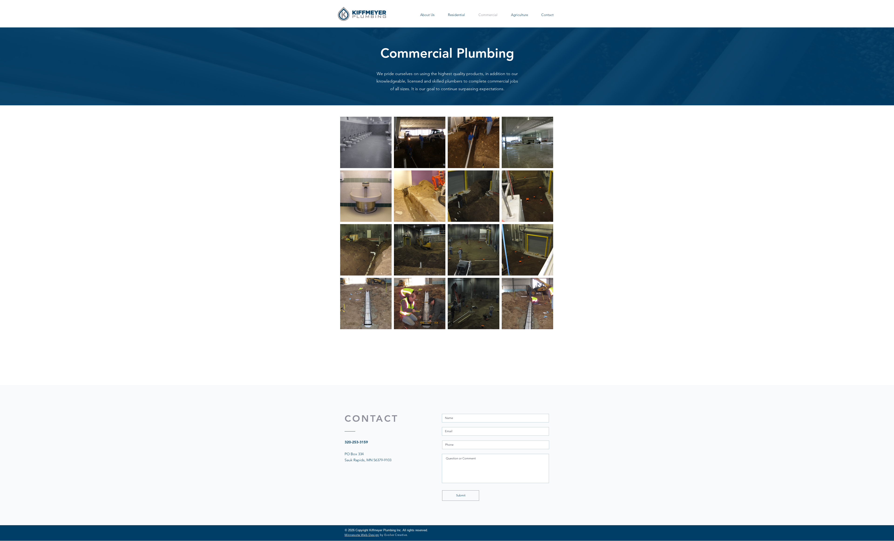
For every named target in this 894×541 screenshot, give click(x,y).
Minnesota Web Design (362, 535)
